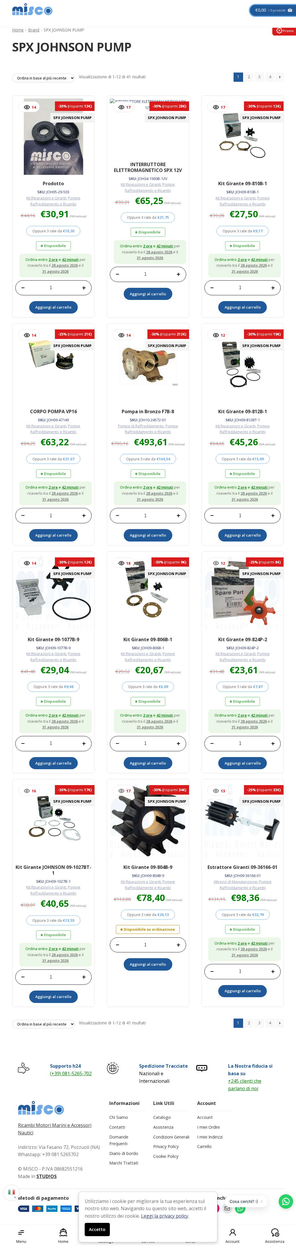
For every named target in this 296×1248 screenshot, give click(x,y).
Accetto (97, 1229)
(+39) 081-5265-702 (71, 1073)
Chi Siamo (118, 1117)
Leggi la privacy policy (164, 1216)
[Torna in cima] (284, 1213)
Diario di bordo (123, 1153)
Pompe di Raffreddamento (141, 426)
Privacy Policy (166, 1146)
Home (18, 30)
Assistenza (163, 1127)
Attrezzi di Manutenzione (235, 881)
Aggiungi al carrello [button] (53, 307)
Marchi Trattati (123, 1163)
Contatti (117, 1127)
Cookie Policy (165, 1156)
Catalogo (162, 1117)
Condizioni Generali (171, 1137)
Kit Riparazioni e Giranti (46, 198)
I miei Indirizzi (210, 1137)
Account (205, 1117)
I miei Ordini (208, 1127)
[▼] (11, 1191)
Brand (33, 30)
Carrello (204, 1146)
